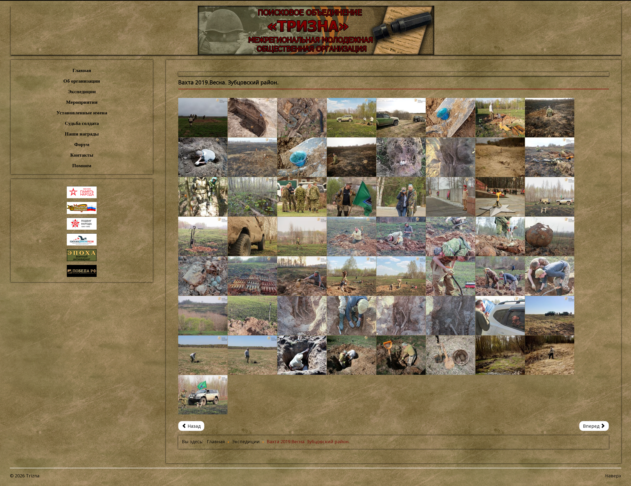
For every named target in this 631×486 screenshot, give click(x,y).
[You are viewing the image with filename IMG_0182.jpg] (450, 236)
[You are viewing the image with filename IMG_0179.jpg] (401, 236)
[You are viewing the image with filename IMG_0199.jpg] (549, 236)
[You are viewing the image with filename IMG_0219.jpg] (203, 276)
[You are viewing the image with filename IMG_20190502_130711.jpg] (500, 355)
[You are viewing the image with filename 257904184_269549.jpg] (302, 157)
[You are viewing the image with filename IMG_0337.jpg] (351, 315)
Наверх (613, 476)
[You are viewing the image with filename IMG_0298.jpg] (450, 276)
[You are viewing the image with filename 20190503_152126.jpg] (203, 117)
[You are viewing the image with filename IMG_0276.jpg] (401, 276)
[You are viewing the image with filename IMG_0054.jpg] (302, 196)
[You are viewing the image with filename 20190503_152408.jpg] (302, 117)
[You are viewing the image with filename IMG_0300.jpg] (500, 276)
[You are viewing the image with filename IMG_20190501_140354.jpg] (351, 355)
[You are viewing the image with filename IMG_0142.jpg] (203, 236)
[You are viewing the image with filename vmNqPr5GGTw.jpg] (203, 394)
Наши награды (82, 134)
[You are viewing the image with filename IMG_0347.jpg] (549, 315)
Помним (81, 165)
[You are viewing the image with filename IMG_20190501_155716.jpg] (401, 355)
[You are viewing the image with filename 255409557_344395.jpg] (401, 117)
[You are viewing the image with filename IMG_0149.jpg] (252, 236)
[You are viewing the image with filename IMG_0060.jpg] (351, 196)
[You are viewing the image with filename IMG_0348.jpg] (203, 355)
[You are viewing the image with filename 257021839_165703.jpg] (203, 157)
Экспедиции (82, 91)
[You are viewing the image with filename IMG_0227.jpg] (252, 276)
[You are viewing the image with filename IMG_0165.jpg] (302, 236)
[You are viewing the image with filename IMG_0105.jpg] (401, 196)
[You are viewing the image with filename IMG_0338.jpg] (401, 315)
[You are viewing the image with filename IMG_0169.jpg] (351, 236)
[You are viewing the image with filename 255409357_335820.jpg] (351, 117)
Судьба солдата (82, 123)
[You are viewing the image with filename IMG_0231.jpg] (302, 276)
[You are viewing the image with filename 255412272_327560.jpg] (450, 117)
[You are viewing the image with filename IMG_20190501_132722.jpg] (302, 355)
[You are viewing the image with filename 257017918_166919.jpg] (549, 117)
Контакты (81, 155)
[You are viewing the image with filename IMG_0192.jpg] (500, 236)
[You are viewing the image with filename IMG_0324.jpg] (302, 315)
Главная (81, 70)
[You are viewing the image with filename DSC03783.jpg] (549, 157)
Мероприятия (82, 102)
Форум (81, 144)
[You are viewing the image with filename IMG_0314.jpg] (203, 315)
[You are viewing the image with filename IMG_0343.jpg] (500, 315)
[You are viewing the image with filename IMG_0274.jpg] (351, 276)
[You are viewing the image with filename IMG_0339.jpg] (450, 315)
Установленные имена (81, 112)
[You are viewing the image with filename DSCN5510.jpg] (203, 196)
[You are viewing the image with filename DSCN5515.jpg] (252, 196)
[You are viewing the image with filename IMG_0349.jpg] (252, 355)
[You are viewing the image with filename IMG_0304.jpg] (549, 276)
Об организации (81, 81)
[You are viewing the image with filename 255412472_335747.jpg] (500, 117)
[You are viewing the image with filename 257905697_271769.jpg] (351, 157)
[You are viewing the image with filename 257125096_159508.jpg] (252, 157)
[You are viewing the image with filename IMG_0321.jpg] (252, 315)
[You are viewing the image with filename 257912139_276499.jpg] (401, 157)
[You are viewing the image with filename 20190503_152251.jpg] (252, 117)
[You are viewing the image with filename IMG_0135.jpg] (549, 196)
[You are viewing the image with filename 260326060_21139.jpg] (500, 157)
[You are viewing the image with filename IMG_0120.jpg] (500, 196)
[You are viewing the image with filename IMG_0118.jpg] (450, 196)
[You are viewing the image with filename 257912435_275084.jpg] (450, 157)
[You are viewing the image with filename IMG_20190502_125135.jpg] (450, 355)
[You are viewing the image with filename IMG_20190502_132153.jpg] (549, 355)
